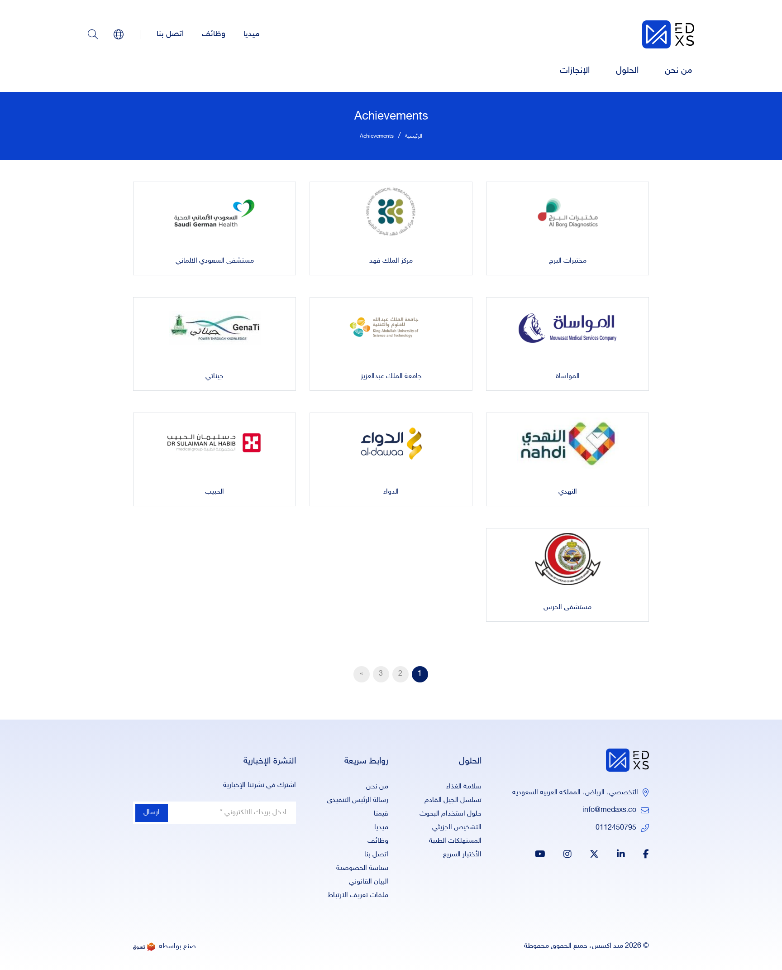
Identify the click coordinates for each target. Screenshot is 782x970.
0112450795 (616, 828)
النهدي (567, 492)
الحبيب (214, 492)
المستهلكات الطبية (455, 841)
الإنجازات (575, 70)
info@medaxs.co (609, 810)
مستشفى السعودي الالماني (215, 261)
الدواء (391, 492)
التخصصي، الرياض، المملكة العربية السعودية (575, 792)
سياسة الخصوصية (362, 868)
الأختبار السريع (462, 854)
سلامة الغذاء (464, 787)
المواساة (568, 376)
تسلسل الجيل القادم (453, 800)
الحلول (627, 70)
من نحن (678, 70)
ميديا (251, 34)
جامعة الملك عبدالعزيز (391, 376)
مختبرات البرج (567, 261)
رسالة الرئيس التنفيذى (357, 800)
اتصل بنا (170, 34)
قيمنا (381, 814)
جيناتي (214, 376)
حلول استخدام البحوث (451, 814)
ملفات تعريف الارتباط (358, 895)
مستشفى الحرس (567, 607)
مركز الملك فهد (391, 261)
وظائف (213, 34)
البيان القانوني (368, 882)
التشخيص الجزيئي (457, 827)
